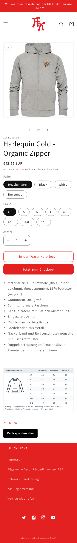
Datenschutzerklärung (23, 479)
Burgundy (15, 194)
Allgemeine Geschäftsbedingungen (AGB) (36, 469)
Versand (20, 169)
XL (65, 212)
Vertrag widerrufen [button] (20, 433)
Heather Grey (18, 184)
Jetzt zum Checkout (38, 269)
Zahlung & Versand (20, 489)
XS (10, 212)
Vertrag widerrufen (20, 498)
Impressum (15, 459)
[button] (6, 24)
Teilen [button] (13, 423)
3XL (27, 222)
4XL (43, 222)
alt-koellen (33, 538)
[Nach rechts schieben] (47, 130)
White (63, 184)
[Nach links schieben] (29, 130)
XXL (10, 222)
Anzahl (7, 232)
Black (43, 184)
